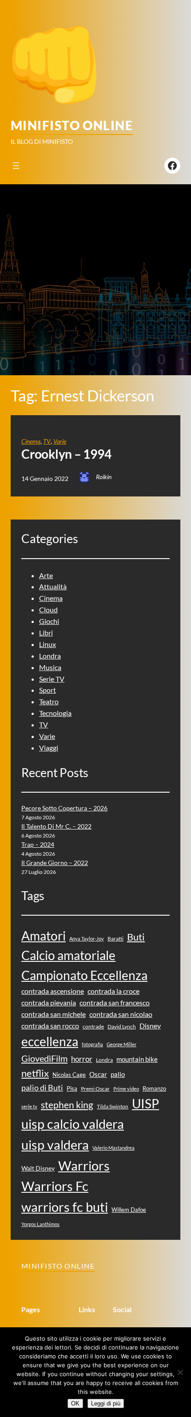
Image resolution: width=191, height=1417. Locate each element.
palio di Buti (42, 1087)
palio (118, 1074)
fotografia (92, 1044)
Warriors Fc (54, 1186)
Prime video (126, 1089)
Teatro (49, 701)
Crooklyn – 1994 (66, 454)
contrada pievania (48, 1002)
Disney (150, 1025)
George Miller (121, 1044)
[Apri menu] (16, 165)
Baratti (115, 938)
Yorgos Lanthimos (40, 1224)
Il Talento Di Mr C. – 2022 (56, 826)
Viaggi (48, 747)
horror (81, 1059)
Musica (50, 667)
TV (47, 441)
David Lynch (121, 1026)
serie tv (29, 1106)
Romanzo (154, 1088)
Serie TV (51, 679)
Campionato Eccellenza (84, 975)
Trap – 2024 (37, 844)
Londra (50, 655)
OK (75, 1403)
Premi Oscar (95, 1088)
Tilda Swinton (112, 1106)
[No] (179, 1372)
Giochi (49, 621)
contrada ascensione (52, 991)
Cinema (30, 441)
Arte (46, 575)
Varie (59, 441)
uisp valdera (55, 1144)
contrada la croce (113, 991)
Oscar (98, 1074)
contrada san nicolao (120, 1014)
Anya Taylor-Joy (86, 938)
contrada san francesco (115, 1002)
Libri (46, 632)
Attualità (53, 586)
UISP (145, 1103)
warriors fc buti (64, 1207)
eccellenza (49, 1041)
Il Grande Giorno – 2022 (54, 862)
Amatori (43, 936)
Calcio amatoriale (68, 955)
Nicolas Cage (69, 1074)
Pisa (72, 1088)
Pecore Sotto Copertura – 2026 (64, 808)
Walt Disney (38, 1168)
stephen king (67, 1104)
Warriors (84, 1165)
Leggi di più (105, 1403)
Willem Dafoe (128, 1209)
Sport (47, 690)
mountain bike (137, 1059)
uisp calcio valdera (72, 1123)
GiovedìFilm (44, 1058)
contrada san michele (53, 1014)
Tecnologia (55, 713)
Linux (47, 644)
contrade (93, 1026)
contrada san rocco (50, 1025)
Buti (136, 937)
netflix (35, 1073)
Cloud (48, 609)
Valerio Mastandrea (113, 1148)
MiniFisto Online (72, 125)
